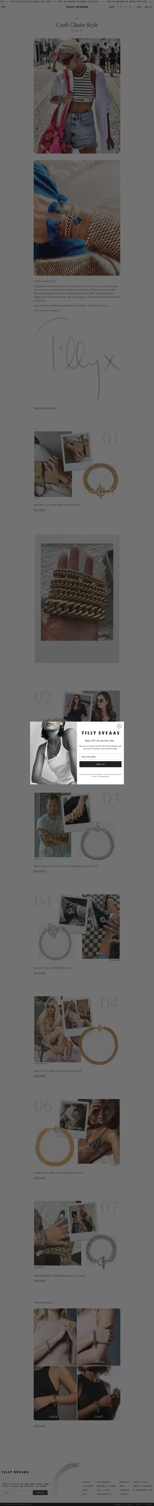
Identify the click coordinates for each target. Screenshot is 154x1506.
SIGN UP (100, 764)
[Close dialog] (119, 726)
